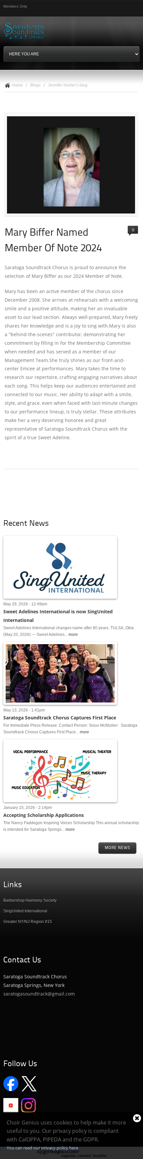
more (73, 634)
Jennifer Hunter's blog (67, 85)
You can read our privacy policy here (42, 1148)
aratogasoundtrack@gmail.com (40, 994)
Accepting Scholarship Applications (43, 815)
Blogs (35, 85)
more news (117, 848)
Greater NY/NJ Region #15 (27, 921)
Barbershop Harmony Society (30, 900)
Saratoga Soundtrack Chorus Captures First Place (59, 717)
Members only (15, 6)
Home (17, 85)
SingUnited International (25, 911)
